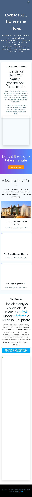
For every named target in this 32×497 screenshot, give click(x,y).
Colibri (21, 492)
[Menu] (28, 2)
